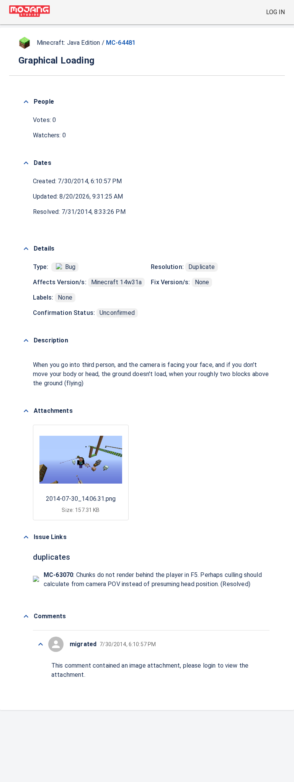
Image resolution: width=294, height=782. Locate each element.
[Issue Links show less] (26, 537)
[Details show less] (26, 248)
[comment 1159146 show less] (40, 644)
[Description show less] (26, 340)
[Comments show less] (26, 616)
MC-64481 (121, 42)
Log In (275, 12)
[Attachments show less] (26, 411)
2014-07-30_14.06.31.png (81, 498)
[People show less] (26, 101)
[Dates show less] (26, 163)
